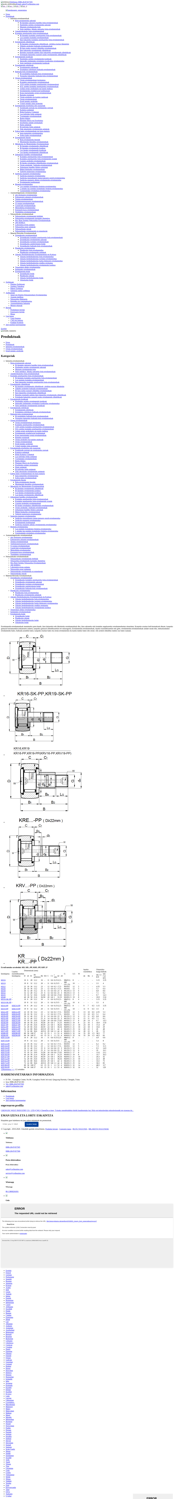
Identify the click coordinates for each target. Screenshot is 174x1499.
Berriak (8, 308)
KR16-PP (4, 1006)
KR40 (3, 997)
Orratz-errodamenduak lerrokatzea (32, 80)
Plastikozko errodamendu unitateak (33, 252)
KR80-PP (4, 1033)
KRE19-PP (16, 1009)
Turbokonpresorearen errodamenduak (29, 201)
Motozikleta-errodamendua (25, 208)
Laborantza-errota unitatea (25, 225)
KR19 (3, 983)
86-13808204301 (12, 1191)
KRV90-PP (5, 1067)
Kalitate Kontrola (16, 323)
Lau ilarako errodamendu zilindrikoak (34, 152)
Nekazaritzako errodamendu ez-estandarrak (31, 231)
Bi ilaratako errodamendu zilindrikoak (34, 146)
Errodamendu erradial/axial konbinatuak (35, 91)
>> (13, 1069)
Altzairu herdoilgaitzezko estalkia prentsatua (36, 263)
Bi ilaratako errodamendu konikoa (32, 148)
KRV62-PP (5, 1061)
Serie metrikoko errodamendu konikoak (34, 63)
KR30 (3, 991)
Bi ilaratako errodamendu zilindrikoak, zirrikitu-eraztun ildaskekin (44, 44)
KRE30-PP (16, 1016)
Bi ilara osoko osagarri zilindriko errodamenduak (38, 48)
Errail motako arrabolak (29, 101)
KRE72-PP (16, 1031)
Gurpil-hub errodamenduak (25, 206)
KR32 (3, 993)
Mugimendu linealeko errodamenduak (34, 142)
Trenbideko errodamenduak (25, 212)
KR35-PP (4, 1021)
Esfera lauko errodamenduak (30, 135)
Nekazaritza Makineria (18, 299)
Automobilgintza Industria (20, 303)
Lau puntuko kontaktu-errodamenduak (34, 38)
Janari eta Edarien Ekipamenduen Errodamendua (28, 295)
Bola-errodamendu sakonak (25, 21)
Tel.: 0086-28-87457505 (15, 1084)
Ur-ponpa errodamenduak (24, 203)
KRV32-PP (5, 1050)
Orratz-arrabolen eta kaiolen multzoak (34, 97)
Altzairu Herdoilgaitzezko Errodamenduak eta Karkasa (35, 254)
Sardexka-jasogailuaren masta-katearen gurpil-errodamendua (42, 178)
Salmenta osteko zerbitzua (20, 291)
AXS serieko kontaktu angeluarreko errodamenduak (39, 84)
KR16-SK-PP (6, 999)
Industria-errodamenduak (15, 347)
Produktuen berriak (17, 310)
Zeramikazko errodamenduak (26, 235)
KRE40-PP (16, 1023)
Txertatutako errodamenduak (30, 116)
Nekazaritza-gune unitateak (25, 227)
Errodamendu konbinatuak (30, 182)
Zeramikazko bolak (27, 274)
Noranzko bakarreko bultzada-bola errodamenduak (39, 76)
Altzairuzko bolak (26, 280)
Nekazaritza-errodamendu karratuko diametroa (32, 218)
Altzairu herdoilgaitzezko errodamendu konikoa (38, 265)
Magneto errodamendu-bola (30, 27)
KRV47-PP (5, 1057)
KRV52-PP (5, 1059)
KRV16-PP (5, 1038)
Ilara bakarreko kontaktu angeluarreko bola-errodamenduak (42, 40)
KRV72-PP (5, 1063)
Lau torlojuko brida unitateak (31, 114)
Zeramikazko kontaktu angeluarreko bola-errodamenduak (41, 237)
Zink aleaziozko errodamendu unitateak (34, 129)
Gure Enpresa (15, 318)
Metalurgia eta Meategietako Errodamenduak (32, 144)
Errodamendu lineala (23, 138)
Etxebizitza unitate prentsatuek (31, 123)
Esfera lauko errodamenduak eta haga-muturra (32, 131)
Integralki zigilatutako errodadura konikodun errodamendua (42, 61)
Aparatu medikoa (16, 297)
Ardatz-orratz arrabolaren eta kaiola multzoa (36, 89)
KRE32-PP (16, 1018)
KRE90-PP (16, 1035)
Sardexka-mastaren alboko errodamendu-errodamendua (40, 180)
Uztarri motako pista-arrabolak (31, 104)
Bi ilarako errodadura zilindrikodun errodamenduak (39, 163)
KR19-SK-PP (6, 1002)
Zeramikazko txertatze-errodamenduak (34, 242)
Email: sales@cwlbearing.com (27, 4)
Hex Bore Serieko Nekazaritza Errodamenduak (32, 220)
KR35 (3, 995)
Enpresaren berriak (17, 312)
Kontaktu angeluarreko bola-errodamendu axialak (38, 159)
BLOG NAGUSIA (80, 1129)
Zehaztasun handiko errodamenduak (28, 155)
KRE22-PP (16, 1012)
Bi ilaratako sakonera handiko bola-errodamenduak (39, 23)
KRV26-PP (5, 1046)
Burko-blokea (25, 118)
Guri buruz (10, 316)
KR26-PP (4, 1014)
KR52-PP (4, 1027)
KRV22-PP (5, 1044)
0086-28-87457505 (13, 1147)
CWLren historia (16, 320)
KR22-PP (4, 1012)
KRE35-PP (16, 1021)
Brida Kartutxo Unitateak (29, 112)
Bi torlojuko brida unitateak (30, 127)
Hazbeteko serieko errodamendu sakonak (35, 25)
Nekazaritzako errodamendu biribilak (29, 216)
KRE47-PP (16, 1025)
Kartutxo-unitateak (27, 110)
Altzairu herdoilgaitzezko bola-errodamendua (37, 257)
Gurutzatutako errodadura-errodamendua (35, 191)
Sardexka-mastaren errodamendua (27, 174)
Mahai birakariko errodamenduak (32, 169)
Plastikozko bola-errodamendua (31, 250)
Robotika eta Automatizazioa (21, 301)
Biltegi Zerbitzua (16, 289)
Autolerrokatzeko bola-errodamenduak (29, 31)
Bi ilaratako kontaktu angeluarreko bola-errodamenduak (41, 35)
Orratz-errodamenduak (23, 78)
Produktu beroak (51, 1129)
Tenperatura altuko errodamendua (27, 267)
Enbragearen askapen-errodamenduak (29, 197)
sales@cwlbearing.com (14, 1086)
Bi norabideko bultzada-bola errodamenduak (36, 74)
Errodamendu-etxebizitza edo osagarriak (30, 106)
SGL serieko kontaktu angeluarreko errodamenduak (39, 87)
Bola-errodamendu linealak (30, 140)
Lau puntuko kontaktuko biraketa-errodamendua (38, 186)
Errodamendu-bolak (22, 272)
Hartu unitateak (25, 125)
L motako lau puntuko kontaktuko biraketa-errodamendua (41, 189)
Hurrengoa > (7, 1069)
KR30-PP (4, 1016)
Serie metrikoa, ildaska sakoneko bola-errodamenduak (40, 29)
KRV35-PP (5, 1052)
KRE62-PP (16, 1029)
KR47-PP (4, 1025)
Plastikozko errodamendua (25, 248)
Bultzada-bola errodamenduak (26, 72)
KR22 (3, 987)
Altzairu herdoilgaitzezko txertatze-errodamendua (38, 259)
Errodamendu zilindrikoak (25, 42)
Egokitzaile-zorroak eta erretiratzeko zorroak (36, 108)
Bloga (12, 314)
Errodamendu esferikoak (24, 65)
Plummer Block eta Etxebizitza (31, 121)
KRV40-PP (5, 1055)
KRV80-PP (5, 1065)
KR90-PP (4, 1035)
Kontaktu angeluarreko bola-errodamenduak (31, 33)
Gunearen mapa (65, 1129)
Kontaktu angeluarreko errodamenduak (34, 82)
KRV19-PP (5, 1041)
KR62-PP (4, 1029)
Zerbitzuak (10, 282)
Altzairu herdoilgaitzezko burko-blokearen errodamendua (41, 261)
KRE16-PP (16, 1006)
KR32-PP (4, 1018)
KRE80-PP (16, 1033)
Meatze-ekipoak (16, 306)
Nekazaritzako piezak (23, 229)
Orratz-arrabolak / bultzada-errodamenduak (36, 165)
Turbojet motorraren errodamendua (33, 172)
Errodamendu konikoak (24, 57)
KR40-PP (4, 1023)
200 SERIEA (20, 223)
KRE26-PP (16, 1014)
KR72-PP (4, 1031)
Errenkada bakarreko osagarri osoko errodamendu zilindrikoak (43, 55)
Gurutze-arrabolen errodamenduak (33, 161)
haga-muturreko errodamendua (31, 133)
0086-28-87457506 (13, 1151)
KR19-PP (4, 1009)
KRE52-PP (16, 1027)
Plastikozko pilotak (27, 276)
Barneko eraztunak (27, 95)
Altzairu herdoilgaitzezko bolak (31, 278)
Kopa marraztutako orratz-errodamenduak (35, 93)
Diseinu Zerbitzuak (17, 284)
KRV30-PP (5, 1048)
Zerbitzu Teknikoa (17, 286)
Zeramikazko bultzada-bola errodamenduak (36, 246)
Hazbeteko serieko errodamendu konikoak (35, 59)
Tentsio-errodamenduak (24, 199)
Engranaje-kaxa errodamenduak (27, 210)
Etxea (8, 14)
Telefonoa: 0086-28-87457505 (21, 2)
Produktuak (10, 16)
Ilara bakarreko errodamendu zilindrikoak (35, 50)
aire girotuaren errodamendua (26, 195)
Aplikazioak (10, 293)
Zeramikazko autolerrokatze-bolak (32, 244)
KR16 (3, 980)
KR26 (3, 989)
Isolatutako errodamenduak (25, 269)
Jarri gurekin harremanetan (16, 325)
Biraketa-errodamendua (24, 184)
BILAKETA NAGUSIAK (99, 1129)
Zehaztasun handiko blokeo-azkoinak (34, 167)
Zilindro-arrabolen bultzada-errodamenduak (36, 46)
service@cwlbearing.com (15, 1173)
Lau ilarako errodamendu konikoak (33, 150)
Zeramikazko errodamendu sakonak (33, 240)
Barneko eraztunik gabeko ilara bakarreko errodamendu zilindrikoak (45, 53)
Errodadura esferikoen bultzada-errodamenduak (37, 70)
